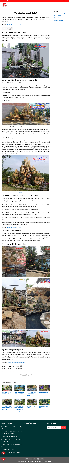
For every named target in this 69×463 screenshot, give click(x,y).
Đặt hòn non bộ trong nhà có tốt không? (16, 362)
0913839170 (9, 452)
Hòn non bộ (25, 11)
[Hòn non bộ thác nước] (44, 402)
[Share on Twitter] (23, 375)
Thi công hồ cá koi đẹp (59, 17)
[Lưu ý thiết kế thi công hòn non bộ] (7, 388)
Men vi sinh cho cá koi (56, 4)
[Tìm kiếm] (67, 6)
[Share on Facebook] (21, 375)
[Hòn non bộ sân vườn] (32, 402)
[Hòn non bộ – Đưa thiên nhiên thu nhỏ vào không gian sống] (19, 402)
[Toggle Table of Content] (9, 28)
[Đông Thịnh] (14, 5)
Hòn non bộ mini (43, 392)
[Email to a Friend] (26, 375)
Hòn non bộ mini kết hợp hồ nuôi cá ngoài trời (7, 407)
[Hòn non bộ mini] (44, 388)
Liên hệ (66, 4)
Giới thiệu (40, 4)
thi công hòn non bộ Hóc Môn (14, 227)
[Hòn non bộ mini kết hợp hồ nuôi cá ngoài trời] (7, 402)
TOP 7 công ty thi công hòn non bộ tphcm (31, 393)
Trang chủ (33, 4)
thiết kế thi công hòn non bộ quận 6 (15, 24)
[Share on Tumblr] (31, 375)
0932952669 (16, 452)
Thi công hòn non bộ (58, 20)
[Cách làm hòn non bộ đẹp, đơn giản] (19, 388)
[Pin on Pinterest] (28, 375)
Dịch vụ (46, 4)
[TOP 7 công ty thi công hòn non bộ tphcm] (32, 388)
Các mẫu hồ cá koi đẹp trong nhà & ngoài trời (60, 14)
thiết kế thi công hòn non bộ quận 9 (15, 192)
